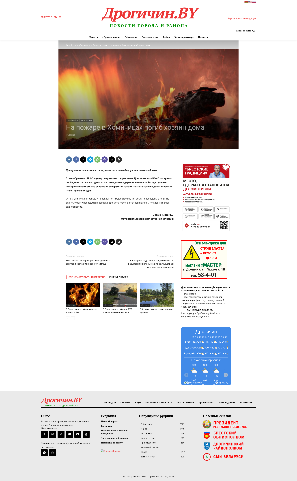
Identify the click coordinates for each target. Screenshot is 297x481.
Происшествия (100, 45)
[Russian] (254, 1)
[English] (250, 1)
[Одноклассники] (86, 434)
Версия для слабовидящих (242, 18)
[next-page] (73, 318)
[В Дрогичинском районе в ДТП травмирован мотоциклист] (120, 295)
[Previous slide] (186, 375)
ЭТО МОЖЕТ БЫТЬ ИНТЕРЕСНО (86, 277)
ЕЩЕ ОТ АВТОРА (118, 277)
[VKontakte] (69, 434)
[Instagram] (52, 434)
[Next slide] (226, 375)
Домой (69, 45)
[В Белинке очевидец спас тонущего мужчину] (157, 295)
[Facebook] (76, 159)
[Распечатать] (119, 159)
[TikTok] (61, 434)
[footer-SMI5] (228, 456)
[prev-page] (68, 318)
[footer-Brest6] (228, 435)
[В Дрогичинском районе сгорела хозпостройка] (83, 295)
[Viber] (104, 159)
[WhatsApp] (97, 159)
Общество (71, 305)
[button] (246, 30)
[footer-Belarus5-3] (228, 424)
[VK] (69, 159)
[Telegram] (90, 159)
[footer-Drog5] (228, 446)
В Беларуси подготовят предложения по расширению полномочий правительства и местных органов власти (151, 263)
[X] (83, 159)
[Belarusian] (246, 1)
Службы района (82, 45)
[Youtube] (77, 434)
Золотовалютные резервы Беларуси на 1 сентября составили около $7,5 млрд (88, 262)
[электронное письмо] (112, 159)
